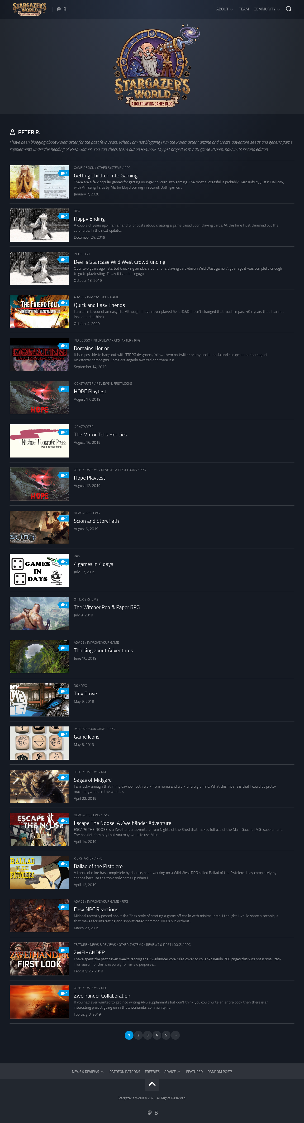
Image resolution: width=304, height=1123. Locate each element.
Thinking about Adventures (103, 650)
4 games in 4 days (93, 564)
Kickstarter (121, 340)
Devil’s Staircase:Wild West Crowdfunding (119, 262)
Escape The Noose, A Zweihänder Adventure (122, 823)
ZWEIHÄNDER (89, 953)
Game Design (84, 168)
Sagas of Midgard (93, 780)
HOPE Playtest (90, 391)
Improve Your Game (103, 297)
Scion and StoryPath (96, 521)
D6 (76, 686)
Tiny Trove (85, 694)
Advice (79, 297)
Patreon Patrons (124, 1072)
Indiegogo (82, 254)
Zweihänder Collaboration (102, 996)
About (222, 9)
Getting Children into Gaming (106, 176)
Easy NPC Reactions (96, 909)
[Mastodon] (59, 9)
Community (265, 9)
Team (244, 9)
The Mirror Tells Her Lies (100, 435)
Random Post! (220, 1072)
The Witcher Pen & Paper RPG (107, 607)
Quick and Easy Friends (99, 305)
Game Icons (87, 737)
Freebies (152, 1072)
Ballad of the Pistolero (98, 866)
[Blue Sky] (65, 9)
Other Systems (109, 168)
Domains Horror (91, 348)
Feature (80, 945)
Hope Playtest (89, 478)
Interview (101, 340)
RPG (127, 168)
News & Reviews (87, 513)
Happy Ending (89, 219)
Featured (194, 1072)
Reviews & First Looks (114, 384)
